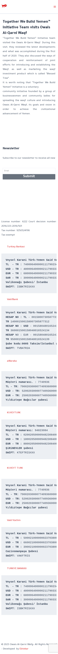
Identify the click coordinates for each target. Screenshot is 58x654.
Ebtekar (24, 649)
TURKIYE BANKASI (17, 568)
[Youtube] (2, 637)
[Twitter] (2, 633)
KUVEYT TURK (15, 468)
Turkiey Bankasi (16, 247)
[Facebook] (2, 624)
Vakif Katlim (14, 520)
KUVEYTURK (14, 412)
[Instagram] (2, 628)
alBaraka (12, 361)
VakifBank (12, 299)
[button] (29, 247)
